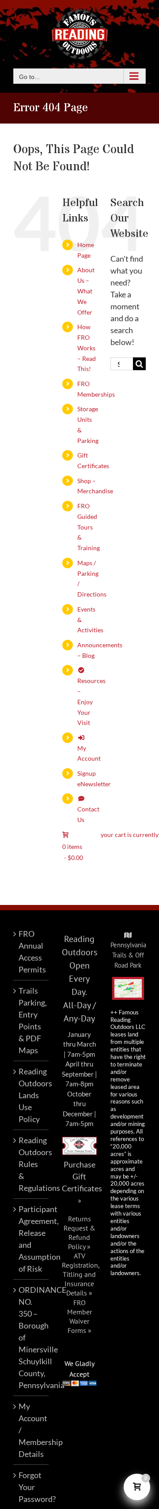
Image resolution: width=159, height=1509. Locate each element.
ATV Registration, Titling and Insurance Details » (81, 1274)
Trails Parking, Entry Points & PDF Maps (31, 1020)
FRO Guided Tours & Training (88, 527)
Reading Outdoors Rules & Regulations (31, 1164)
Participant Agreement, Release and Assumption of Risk (31, 1238)
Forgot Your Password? (31, 1487)
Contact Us (88, 814)
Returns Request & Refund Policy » (79, 1232)
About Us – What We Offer (86, 290)
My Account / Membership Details (31, 1430)
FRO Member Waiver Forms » (79, 1316)
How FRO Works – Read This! (86, 347)
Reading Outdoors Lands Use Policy (31, 1095)
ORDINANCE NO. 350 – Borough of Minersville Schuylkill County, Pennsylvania (31, 1337)
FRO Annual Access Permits (31, 951)
